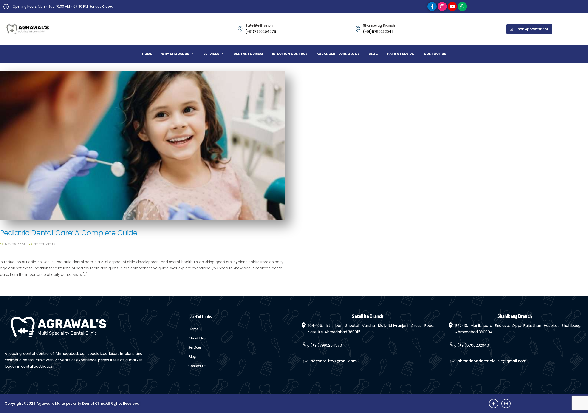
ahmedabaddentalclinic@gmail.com (492, 361)
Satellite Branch (259, 25)
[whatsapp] (462, 6)
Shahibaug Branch (379, 25)
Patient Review (401, 53)
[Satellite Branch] (240, 29)
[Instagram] (442, 6)
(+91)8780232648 (378, 31)
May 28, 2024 (15, 244)
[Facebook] (432, 6)
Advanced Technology (338, 53)
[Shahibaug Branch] (358, 29)
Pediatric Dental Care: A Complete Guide (68, 233)
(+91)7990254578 (260, 31)
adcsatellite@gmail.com (334, 361)
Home (147, 53)
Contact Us (435, 53)
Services (211, 53)
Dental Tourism (248, 53)
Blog (373, 53)
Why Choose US (175, 53)
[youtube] (452, 6)
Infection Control (289, 53)
